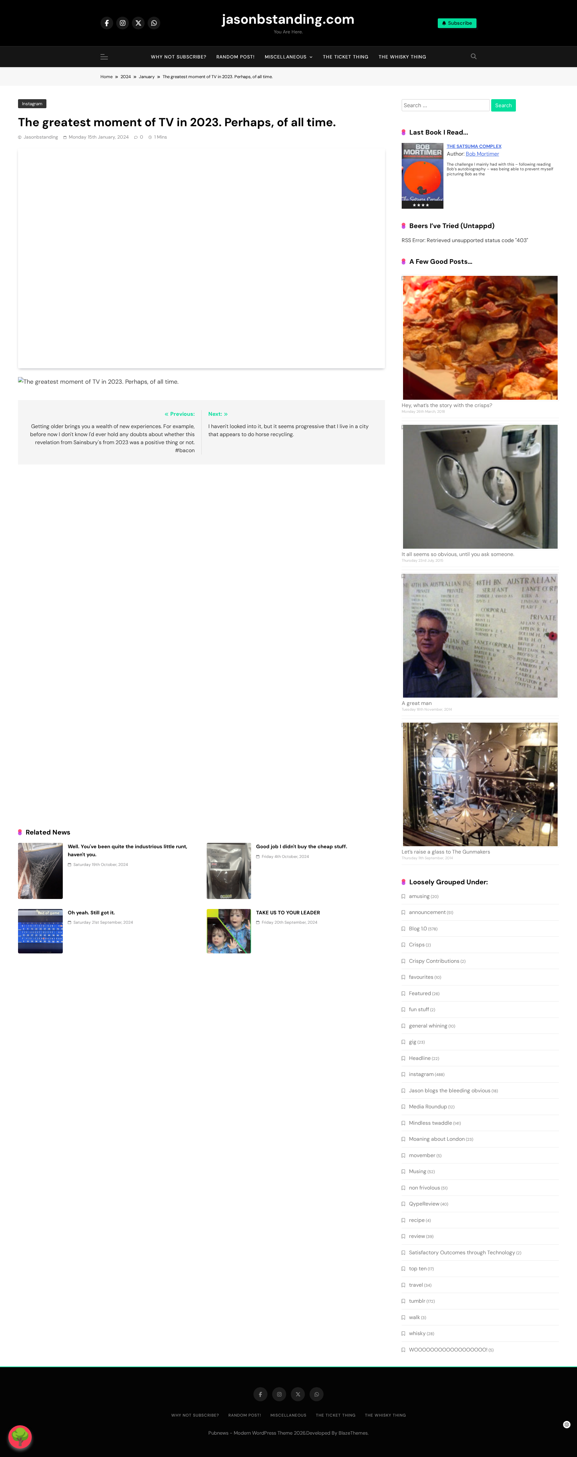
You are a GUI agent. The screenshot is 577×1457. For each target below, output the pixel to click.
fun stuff (419, 1009)
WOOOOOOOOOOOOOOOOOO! (448, 1349)
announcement (427, 912)
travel (416, 1284)
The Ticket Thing (346, 57)
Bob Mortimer (482, 153)
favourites (421, 976)
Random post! (235, 57)
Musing (417, 1171)
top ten (418, 1268)
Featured (420, 993)
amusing (419, 896)
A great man (417, 703)
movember (422, 1155)
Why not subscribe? (178, 57)
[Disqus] (201, 556)
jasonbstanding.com (288, 19)
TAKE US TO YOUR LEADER (288, 912)
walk (414, 1317)
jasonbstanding (41, 137)
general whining (428, 1025)
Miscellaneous (286, 57)
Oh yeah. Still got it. (91, 912)
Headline (420, 1058)
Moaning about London (437, 1138)
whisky (417, 1333)
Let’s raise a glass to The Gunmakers (446, 851)
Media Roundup (428, 1106)
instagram (32, 104)
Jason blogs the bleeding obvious (450, 1090)
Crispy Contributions (434, 960)
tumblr (417, 1300)
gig (412, 1041)
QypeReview (424, 1203)
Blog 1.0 (418, 928)
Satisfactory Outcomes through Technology (462, 1252)
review (417, 1236)
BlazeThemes (353, 1433)
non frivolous (424, 1187)
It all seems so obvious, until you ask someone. (458, 554)
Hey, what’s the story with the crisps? (447, 405)
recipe (417, 1220)
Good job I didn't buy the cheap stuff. (301, 846)
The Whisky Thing (402, 57)
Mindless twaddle (430, 1122)
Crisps (417, 944)
